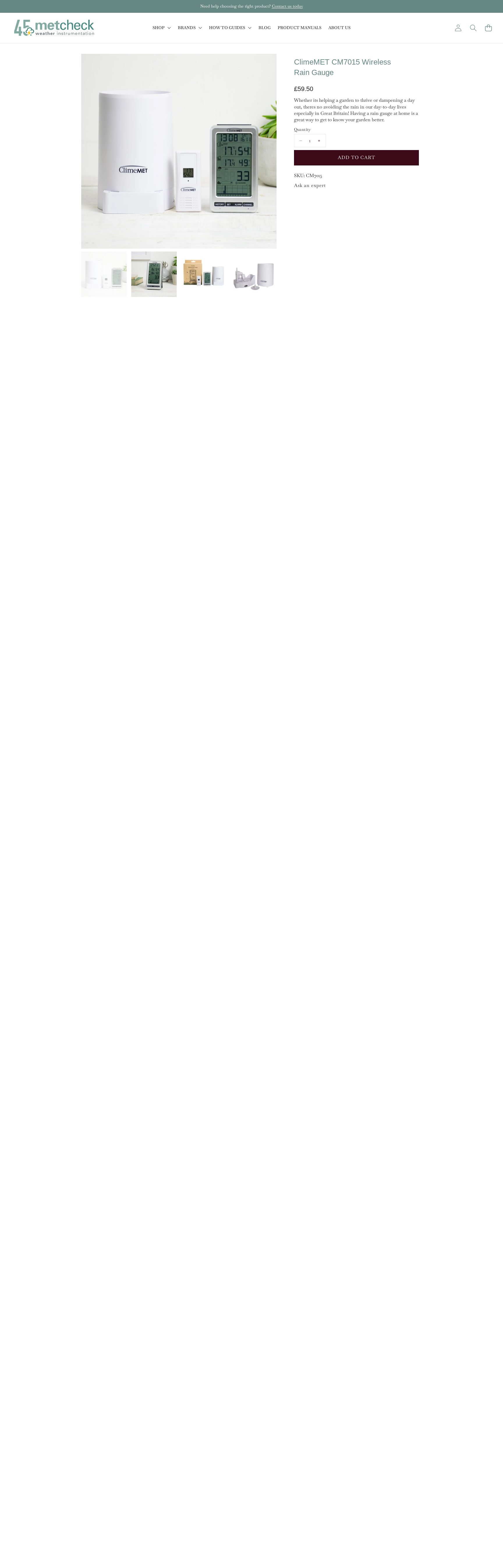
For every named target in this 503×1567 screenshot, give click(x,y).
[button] (22, 6)
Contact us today (287, 6)
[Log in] (458, 27)
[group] (104, 274)
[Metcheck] (54, 28)
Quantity (302, 129)
